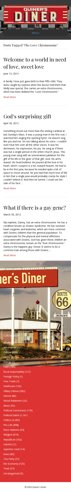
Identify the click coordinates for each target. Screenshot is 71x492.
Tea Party (8, 458)
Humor (7, 395)
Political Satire (11, 415)
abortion (8, 342)
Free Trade (9, 381)
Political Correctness (14, 410)
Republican (9, 439)
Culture (7, 352)
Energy (7, 362)
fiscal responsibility (13, 371)
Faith (6, 366)
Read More (9, 97)
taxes (6, 454)
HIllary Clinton (11, 391)
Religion (7, 434)
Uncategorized (11, 473)
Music (6, 405)
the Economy (10, 463)
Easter (7, 357)
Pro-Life (7, 425)
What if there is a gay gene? (34, 207)
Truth (6, 468)
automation (10, 347)
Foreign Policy (11, 376)
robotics (8, 444)
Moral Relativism (12, 400)
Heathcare (9, 386)
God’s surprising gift (27, 116)
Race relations (11, 429)
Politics (7, 420)
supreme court (11, 449)
